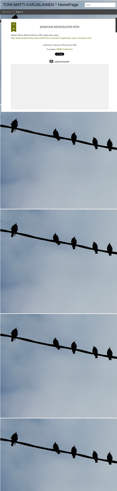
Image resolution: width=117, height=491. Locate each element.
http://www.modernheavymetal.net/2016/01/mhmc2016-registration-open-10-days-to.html (51, 38)
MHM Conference (65, 49)
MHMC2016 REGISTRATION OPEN (59, 27)
